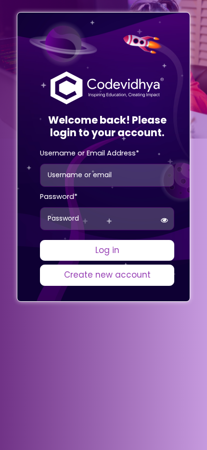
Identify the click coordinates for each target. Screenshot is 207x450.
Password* (59, 196)
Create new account (107, 275)
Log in (107, 250)
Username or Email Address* (89, 153)
